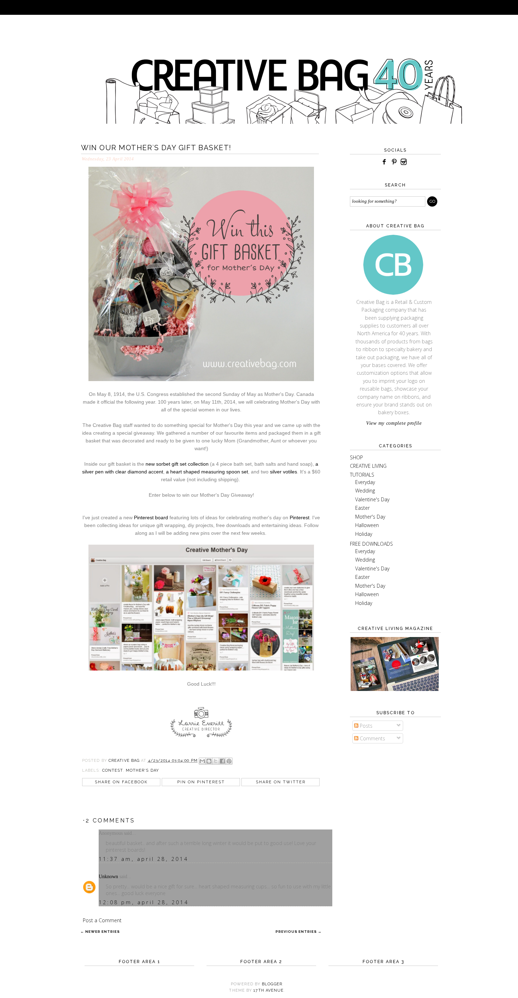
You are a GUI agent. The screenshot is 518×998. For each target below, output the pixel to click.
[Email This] (202, 761)
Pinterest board (150, 517)
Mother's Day (370, 516)
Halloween (367, 525)
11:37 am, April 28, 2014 (144, 859)
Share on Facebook (121, 782)
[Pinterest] (394, 162)
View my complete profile (394, 423)
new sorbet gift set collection (177, 464)
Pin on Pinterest (201, 782)
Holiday (363, 534)
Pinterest (299, 517)
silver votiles (283, 471)
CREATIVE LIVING (368, 466)
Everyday (365, 482)
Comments (371, 738)
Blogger (272, 984)
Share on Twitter (281, 782)
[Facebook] (384, 162)
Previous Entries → (299, 931)
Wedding (365, 490)
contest (112, 770)
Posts (365, 725)
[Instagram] (404, 162)
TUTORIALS (362, 474)
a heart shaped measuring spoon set (207, 471)
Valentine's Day (372, 499)
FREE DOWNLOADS (371, 543)
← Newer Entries (100, 931)
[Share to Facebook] (222, 761)
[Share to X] (215, 761)
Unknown (108, 876)
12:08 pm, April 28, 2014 (144, 902)
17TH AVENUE (268, 990)
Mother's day (142, 770)
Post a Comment (102, 920)
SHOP (356, 457)
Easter (362, 507)
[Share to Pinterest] (229, 761)
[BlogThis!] (208, 761)
